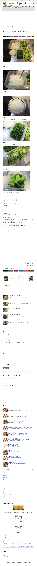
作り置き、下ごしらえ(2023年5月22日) (15, 295)
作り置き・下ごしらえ (10, 26)
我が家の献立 (5, 475)
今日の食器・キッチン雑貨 (7, 494)
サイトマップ (21, 0)
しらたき (19, 543)
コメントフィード (5, 556)
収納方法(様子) (6, 548)
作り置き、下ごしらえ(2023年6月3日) (14, 308)
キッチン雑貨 (5, 492)
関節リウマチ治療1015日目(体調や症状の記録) (14, 457)
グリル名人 (30, 543)
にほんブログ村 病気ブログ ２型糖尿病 (9, 203)
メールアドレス (16, 353)
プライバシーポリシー (26, 0)
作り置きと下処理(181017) (12, 302)
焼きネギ (25, 548)
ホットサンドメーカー (7, 546)
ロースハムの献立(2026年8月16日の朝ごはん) (14, 451)
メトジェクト (13, 546)
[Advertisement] (18, 18)
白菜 (28, 548)
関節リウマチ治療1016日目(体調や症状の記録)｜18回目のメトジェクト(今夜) (18, 439)
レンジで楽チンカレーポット (21, 546)
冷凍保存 (31, 546)
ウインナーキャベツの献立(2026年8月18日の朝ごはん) (15, 421)
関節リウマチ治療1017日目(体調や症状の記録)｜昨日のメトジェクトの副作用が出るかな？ (20, 427)
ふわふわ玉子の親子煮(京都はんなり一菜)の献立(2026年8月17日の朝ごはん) (18, 433)
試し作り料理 (5, 484)
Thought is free (23, 563)
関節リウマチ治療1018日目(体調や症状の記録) (14, 415)
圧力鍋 (10, 548)
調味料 (4, 488)
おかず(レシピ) (5, 479)
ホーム (4, 26)
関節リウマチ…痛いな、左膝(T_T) (12, 445)
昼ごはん (17, 548)
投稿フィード (5, 555)
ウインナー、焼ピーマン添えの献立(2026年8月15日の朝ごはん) (17, 463)
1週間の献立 (5, 477)
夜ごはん (14, 548)
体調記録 (27, 546)
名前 (4, 353)
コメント (4, 344)
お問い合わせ (16, 0)
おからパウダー (13, 543)
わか (32, 265)
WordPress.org (5, 557)
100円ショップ (6, 543)
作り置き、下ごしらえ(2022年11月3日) (14, 314)
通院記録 (31, 548)
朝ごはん (21, 548)
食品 (4, 490)
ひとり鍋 (24, 543)
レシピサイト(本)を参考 (6, 486)
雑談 (4, 496)
